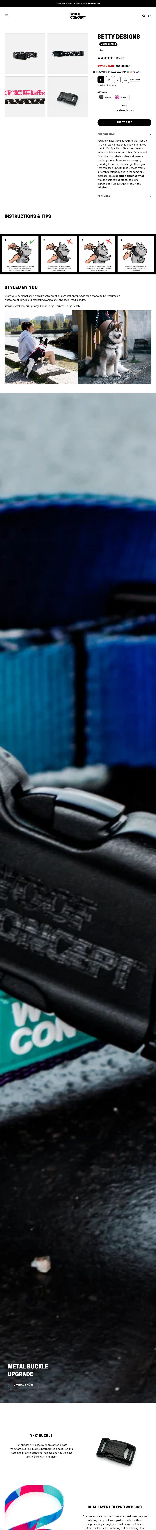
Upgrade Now (23, 1385)
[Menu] (6, 16)
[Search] (143, 15)
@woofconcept (48, 296)
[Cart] (149, 16)
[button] (124, 58)
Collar (100, 50)
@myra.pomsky (13, 306)
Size (124, 106)
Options (102, 92)
